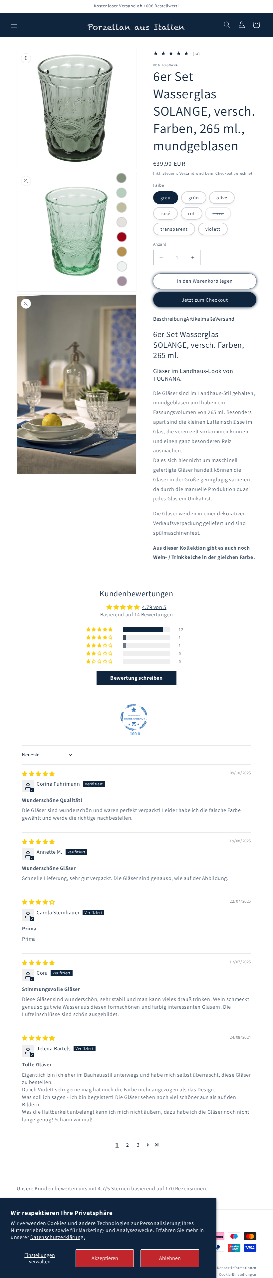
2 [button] (127, 1144)
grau (165, 198)
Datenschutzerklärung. (57, 1237)
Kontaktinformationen (236, 1267)
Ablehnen (170, 1258)
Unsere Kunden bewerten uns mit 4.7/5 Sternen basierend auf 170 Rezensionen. (112, 1188)
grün (193, 198)
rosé (165, 213)
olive (221, 198)
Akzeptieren (105, 1258)
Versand (187, 173)
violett (212, 229)
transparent (174, 229)
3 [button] (138, 1144)
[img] (38, 773)
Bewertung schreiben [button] (136, 677)
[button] (14, 24)
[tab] (169, 319)
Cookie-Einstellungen (237, 1274)
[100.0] (134, 717)
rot (191, 213)
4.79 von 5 (154, 607)
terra (221, 215)
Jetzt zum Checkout (205, 300)
